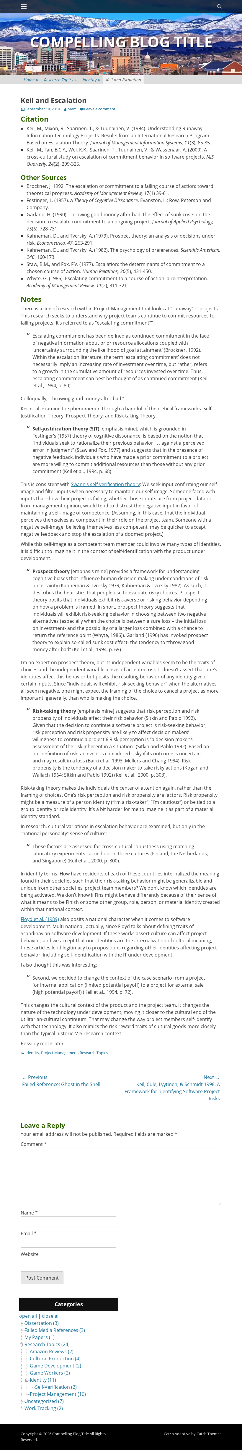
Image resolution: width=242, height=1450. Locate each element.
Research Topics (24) (47, 1344)
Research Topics (60, 80)
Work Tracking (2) (43, 1408)
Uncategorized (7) (44, 1401)
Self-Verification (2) (56, 1387)
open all (28, 1316)
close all (51, 1316)
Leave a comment (99, 109)
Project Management (59, 1052)
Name (29, 1212)
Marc (72, 109)
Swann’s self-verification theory (105, 484)
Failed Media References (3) (54, 1330)
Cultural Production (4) (55, 1358)
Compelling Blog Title (121, 42)
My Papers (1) (39, 1337)
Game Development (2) (55, 1365)
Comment (34, 1144)
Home (31, 80)
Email (29, 1233)
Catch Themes (209, 1433)
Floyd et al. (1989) (40, 919)
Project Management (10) (58, 1394)
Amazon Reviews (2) (51, 1351)
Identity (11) (43, 1380)
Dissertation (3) (41, 1323)
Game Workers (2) (50, 1373)
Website (30, 1254)
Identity (91, 80)
